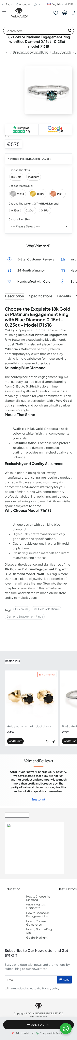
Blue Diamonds (62, 52)
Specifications (41, 296)
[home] (7, 52)
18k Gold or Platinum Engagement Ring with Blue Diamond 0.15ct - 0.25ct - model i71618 (44, 841)
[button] (38, 1024)
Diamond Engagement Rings (30, 52)
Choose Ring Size (19, 219)
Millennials (21, 609)
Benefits (64, 296)
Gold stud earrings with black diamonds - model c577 (31, 726)
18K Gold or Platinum (46, 609)
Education (12, 889)
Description (14, 296)
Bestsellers (12, 661)
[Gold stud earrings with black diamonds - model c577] (31, 696)
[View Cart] (73, 13)
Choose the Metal (19, 170)
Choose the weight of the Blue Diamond (33, 203)
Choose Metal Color (20, 185)
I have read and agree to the (33, 988)
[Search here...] (70, 30)
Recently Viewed (17, 814)
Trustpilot (38, 799)
